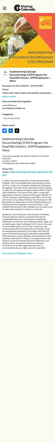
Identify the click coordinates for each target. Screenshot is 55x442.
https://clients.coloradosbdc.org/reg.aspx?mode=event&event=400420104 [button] (34, 93)
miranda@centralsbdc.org (13, 108)
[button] (9, 96)
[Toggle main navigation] (4, 8)
